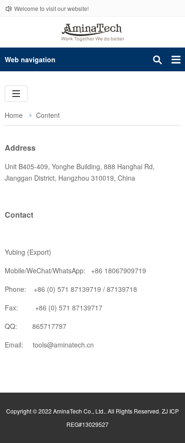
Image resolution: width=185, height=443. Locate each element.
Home (14, 115)
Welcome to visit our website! (51, 8)
